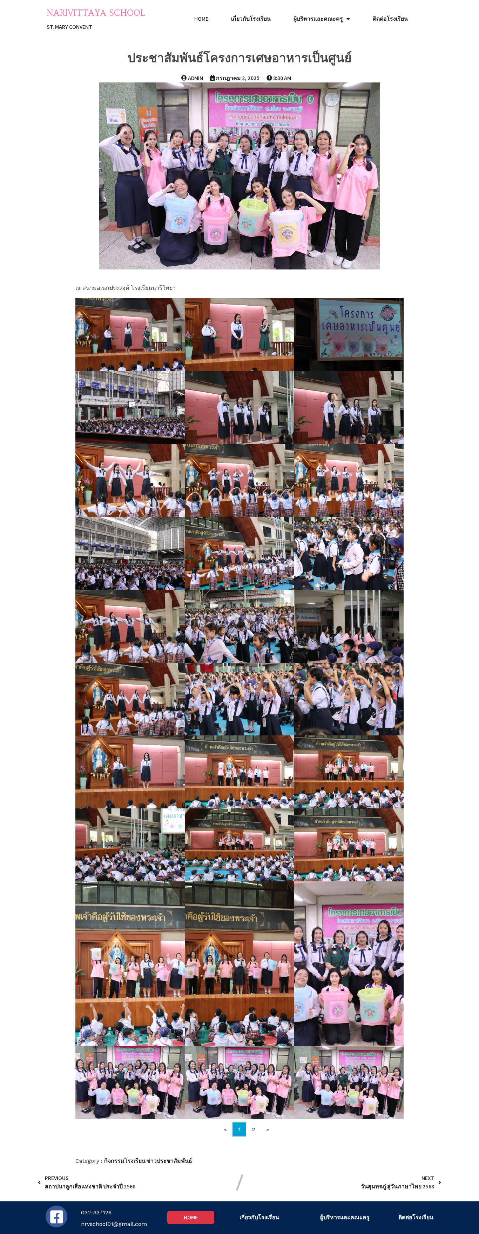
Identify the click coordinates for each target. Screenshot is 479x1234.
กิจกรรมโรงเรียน (125, 1161)
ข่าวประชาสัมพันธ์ (169, 1161)
